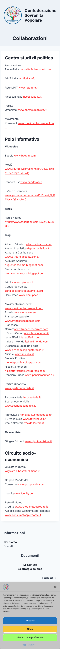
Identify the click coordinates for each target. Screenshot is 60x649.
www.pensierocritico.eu (39, 375)
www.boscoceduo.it (36, 333)
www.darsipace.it (29, 295)
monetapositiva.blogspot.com (23, 362)
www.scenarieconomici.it (20, 405)
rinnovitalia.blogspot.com (35, 69)
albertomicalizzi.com (39, 244)
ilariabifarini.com (31, 337)
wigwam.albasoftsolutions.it (22, 471)
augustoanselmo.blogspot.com (24, 265)
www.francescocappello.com (22, 320)
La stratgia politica (30, 568)
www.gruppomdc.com (30, 484)
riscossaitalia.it (32, 96)
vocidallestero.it (34, 423)
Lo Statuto (30, 564)
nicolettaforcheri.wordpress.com (25, 370)
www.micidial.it (24, 354)
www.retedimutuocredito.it (31, 506)
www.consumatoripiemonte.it (23, 515)
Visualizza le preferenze (30, 637)
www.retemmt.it (28, 87)
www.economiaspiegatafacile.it (24, 350)
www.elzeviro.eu (25, 312)
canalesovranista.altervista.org (24, 290)
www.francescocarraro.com (31, 329)
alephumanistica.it (38, 248)
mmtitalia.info (27, 78)
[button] (55, 587)
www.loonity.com (24, 493)
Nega (30, 629)
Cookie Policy (28, 645)
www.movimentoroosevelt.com (24, 308)
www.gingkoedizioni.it (38, 441)
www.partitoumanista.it (32, 109)
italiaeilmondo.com (36, 341)
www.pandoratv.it (31, 182)
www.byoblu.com (25, 155)
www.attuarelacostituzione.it (22, 256)
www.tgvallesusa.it (34, 418)
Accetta (30, 620)
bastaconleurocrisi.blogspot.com (25, 273)
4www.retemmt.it (23, 282)
